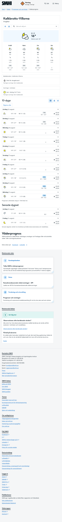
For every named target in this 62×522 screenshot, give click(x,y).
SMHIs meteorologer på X (18, 440)
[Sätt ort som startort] (9, 26)
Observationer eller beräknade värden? (15, 329)
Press (3, 370)
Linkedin (13, 442)
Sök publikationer (7, 500)
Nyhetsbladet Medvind (9, 503)
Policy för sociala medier (9, 447)
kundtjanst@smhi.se (12, 365)
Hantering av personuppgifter (11, 424)
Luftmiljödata (6, 461)
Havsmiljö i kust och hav (9, 400)
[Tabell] (50, 101)
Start (3, 9)
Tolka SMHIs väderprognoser (13, 266)
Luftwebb (13, 458)
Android (13, 514)
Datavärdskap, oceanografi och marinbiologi (15, 466)
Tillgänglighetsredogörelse (10, 418)
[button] (46, 4)
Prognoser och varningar (20, 9)
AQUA (12, 477)
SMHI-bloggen (6, 389)
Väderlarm (14, 490)
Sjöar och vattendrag (8, 410)
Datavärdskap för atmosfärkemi (12, 468)
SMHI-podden (6, 392)
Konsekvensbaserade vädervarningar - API (18, 283)
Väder (8, 9)
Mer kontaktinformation (9, 376)
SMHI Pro (13, 482)
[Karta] (54, 101)
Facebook (15, 245)
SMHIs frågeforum (16, 373)
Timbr (12, 484)
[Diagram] (58, 101)
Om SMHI (5, 386)
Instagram (14, 445)
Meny (57, 3)
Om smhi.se (5, 426)
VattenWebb (6, 463)
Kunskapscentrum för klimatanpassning (14, 402)
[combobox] (35, 26)
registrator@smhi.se (12, 368)
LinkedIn (22, 245)
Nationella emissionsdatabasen (11, 456)
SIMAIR (4, 408)
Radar (5, 341)
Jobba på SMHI (6, 384)
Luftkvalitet (5, 405)
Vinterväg (13, 487)
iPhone (12, 511)
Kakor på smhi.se (7, 421)
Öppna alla (7, 105)
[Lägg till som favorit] (5, 26)
